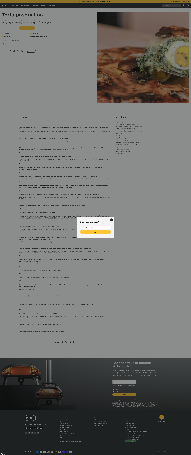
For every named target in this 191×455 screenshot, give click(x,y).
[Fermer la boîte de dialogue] (111, 219)
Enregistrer (95, 232)
